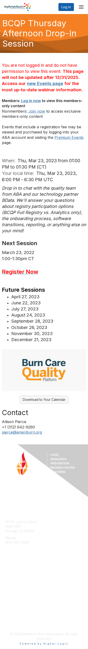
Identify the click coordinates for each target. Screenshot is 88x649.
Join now (36, 111)
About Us (12, 613)
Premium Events (69, 137)
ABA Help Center (18, 515)
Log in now (31, 100)
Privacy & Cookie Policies (25, 622)
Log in (66, 7)
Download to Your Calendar (44, 400)
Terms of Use (15, 618)
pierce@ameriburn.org (22, 432)
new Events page (45, 83)
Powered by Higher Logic (44, 643)
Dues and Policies (19, 582)
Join (8, 573)
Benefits (11, 578)
